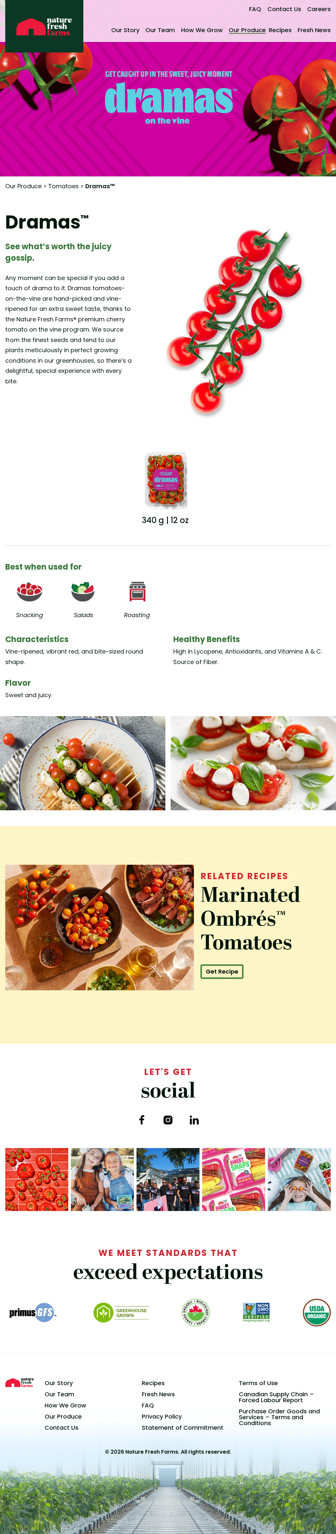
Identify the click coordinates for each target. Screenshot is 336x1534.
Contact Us (284, 9)
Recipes (280, 30)
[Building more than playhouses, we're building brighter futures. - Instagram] (168, 1179)
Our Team (160, 30)
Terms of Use (258, 1383)
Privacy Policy (162, 1416)
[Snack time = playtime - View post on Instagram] (299, 1179)
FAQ (255, 9)
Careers (319, 9)
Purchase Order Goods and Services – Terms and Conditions (279, 1417)
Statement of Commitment (182, 1427)
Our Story (125, 30)
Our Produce (247, 30)
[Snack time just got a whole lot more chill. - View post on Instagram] (102, 1179)
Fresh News (314, 30)
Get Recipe (222, 971)
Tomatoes (63, 186)
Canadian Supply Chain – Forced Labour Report (276, 1397)
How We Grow (202, 30)
